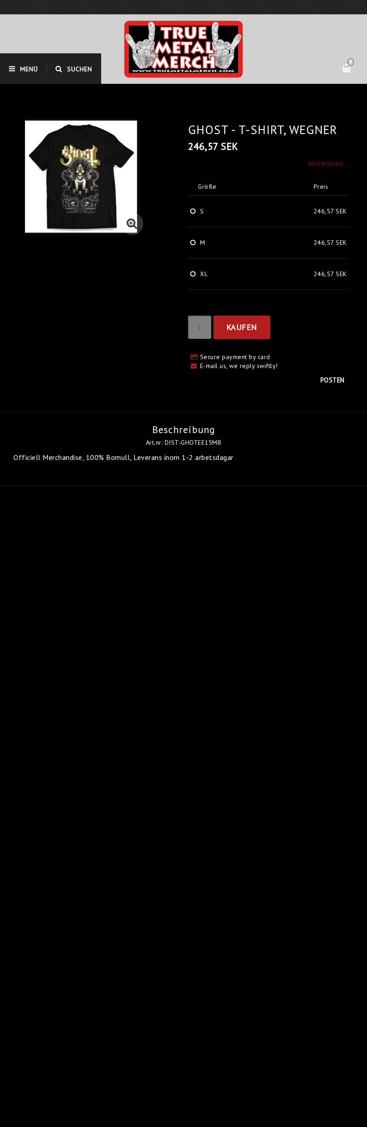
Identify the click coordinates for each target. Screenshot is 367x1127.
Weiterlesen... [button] (328, 163)
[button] (132, 223)
